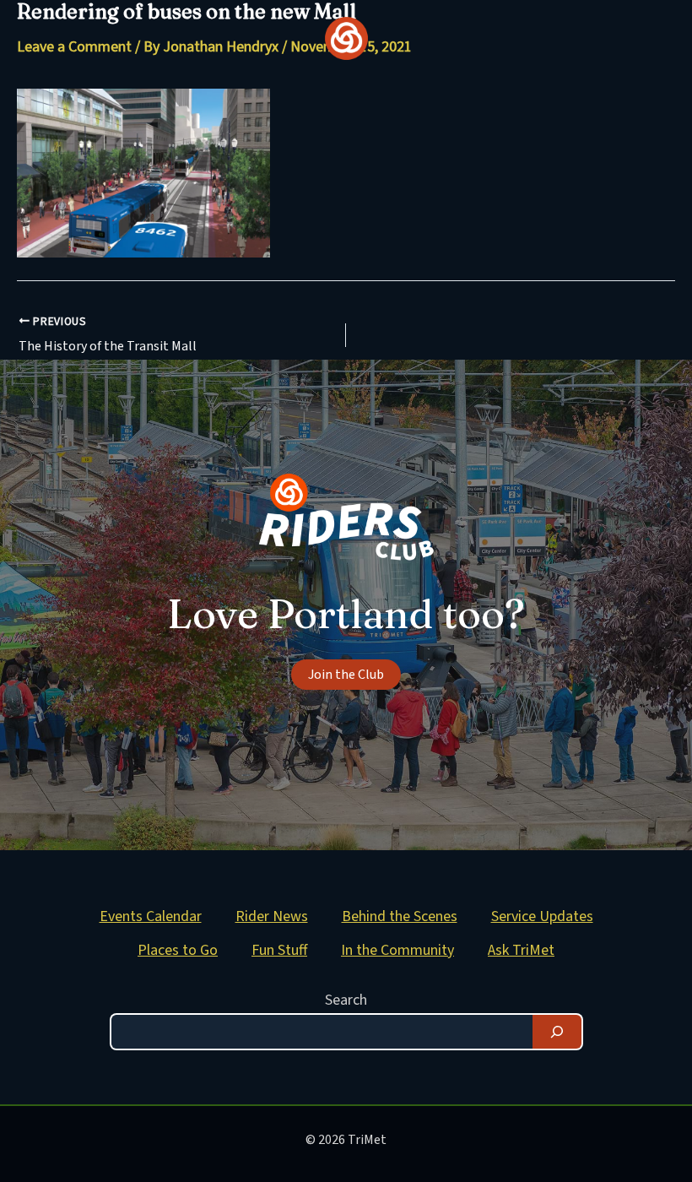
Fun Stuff (279, 950)
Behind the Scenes (399, 916)
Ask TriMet (521, 950)
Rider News (271, 916)
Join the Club (346, 674)
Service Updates (542, 916)
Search (346, 1000)
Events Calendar (151, 916)
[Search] (557, 1032)
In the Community (397, 950)
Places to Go (178, 950)
